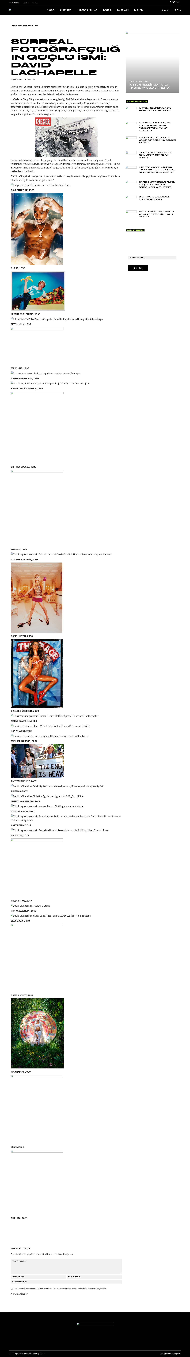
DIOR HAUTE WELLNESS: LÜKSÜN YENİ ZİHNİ (154, 198)
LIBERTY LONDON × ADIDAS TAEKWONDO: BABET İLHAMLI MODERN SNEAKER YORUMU (157, 170)
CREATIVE (14, 3)
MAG (26, 3)
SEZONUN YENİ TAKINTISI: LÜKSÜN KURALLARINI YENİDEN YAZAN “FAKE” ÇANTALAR (154, 126)
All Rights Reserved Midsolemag (25, 1353)
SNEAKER (133, 81)
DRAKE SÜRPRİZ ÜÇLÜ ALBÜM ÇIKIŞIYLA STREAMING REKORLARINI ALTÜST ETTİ (157, 184)
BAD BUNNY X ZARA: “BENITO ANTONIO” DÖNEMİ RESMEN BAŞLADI (156, 214)
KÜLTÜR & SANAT (25, 26)
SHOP (35, 3)
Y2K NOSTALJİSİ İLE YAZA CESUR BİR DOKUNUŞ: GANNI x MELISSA (157, 140)
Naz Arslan (19, 79)
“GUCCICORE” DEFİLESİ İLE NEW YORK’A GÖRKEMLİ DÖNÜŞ (155, 155)
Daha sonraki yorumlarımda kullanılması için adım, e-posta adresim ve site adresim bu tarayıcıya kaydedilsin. (60, 1288)
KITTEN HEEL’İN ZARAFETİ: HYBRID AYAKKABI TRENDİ (150, 86)
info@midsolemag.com (171, 1353)
